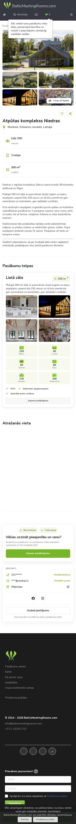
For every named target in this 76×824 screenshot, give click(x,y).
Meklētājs (22, 14)
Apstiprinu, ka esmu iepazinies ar (38, 796)
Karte (8, 671)
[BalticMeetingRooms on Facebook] (33, 751)
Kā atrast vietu (14, 677)
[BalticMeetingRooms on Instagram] (42, 751)
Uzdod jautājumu (38, 610)
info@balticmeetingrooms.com (23, 723)
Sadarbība (11, 682)
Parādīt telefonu (62, 575)
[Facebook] (33, 598)
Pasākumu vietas (15, 666)
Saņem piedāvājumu (38, 400)
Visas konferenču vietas (19, 687)
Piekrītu (25, 819)
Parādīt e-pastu (62, 581)
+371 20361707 (16, 728)
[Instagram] (42, 598)
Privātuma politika (16, 697)
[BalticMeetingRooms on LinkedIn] (23, 751)
